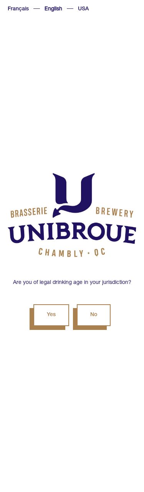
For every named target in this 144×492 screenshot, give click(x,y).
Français (18, 9)
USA (83, 9)
